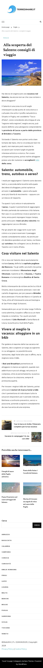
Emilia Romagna (9, 570)
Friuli (4, 575)
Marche (5, 599)
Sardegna (6, 616)
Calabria (6, 546)
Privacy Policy (8, 649)
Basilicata (7, 540)
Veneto (5, 634)
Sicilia (4, 622)
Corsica (5, 558)
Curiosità (6, 564)
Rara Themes (29, 661)
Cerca (4, 520)
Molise (5, 605)
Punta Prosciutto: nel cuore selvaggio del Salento (9, 499)
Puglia (6, 38)
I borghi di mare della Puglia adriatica (8, 474)
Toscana (6, 628)
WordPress (22, 664)
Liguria (5, 587)
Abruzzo (6, 534)
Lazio (4, 581)
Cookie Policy (21, 649)
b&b (37, 160)
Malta (4, 593)
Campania (6, 552)
